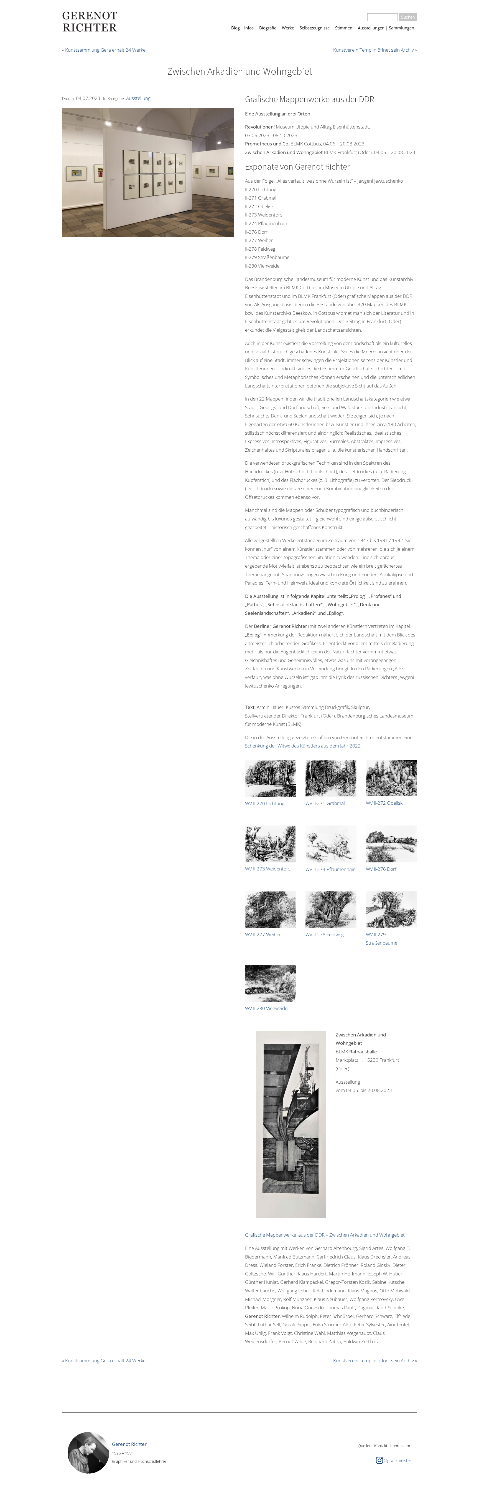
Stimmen (343, 28)
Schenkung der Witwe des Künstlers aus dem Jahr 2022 (303, 746)
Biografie (267, 28)
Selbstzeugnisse (315, 28)
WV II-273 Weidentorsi (268, 868)
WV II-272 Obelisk (384, 803)
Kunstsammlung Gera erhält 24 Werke (105, 50)
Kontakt (381, 1445)
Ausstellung (138, 98)
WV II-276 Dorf (381, 869)
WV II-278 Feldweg (324, 934)
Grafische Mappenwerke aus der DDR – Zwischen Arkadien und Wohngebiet (325, 1235)
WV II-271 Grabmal (325, 803)
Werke (288, 28)
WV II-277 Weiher (263, 934)
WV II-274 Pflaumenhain (330, 869)
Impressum (400, 1445)
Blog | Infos (242, 28)
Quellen (364, 1445)
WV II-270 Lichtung (264, 803)
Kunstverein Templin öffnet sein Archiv (373, 50)
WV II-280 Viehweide (266, 1008)
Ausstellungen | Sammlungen (386, 28)
